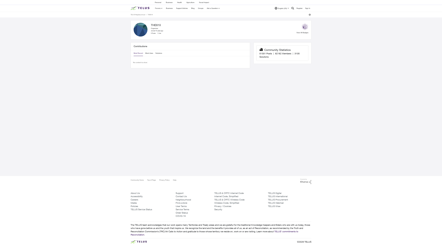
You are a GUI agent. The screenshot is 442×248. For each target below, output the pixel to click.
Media (134, 203)
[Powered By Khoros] (305, 181)
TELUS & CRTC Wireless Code (229, 199)
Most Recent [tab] (138, 53)
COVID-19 (181, 216)
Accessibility (137, 196)
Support (179, 193)
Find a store (181, 203)
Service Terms (182, 209)
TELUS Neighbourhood (138, 15)
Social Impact (204, 2)
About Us (135, 193)
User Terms (181, 206)
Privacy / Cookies (222, 206)
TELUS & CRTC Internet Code (229, 193)
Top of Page (151, 180)
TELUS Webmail (276, 203)
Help (174, 180)
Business (169, 2)
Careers (134, 199)
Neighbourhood (183, 199)
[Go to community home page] (140, 8)
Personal (158, 2)
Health (179, 2)
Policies (134, 206)
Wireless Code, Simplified (226, 203)
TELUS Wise (274, 206)
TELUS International (278, 196)
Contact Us (181, 196)
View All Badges (302, 33)
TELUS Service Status (141, 209)
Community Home (137, 180)
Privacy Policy (164, 180)
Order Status (182, 212)
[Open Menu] (309, 14)
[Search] (292, 8)
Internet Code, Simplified (226, 196)
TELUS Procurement (278, 199)
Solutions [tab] (158, 53)
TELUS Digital (274, 193)
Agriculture (190, 2)
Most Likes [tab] (149, 53)
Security (218, 209)
